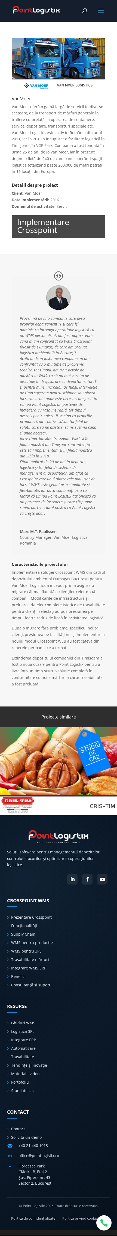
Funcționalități (24, 925)
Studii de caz (23, 1090)
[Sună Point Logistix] (104, 1223)
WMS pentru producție (32, 942)
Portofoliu (20, 1082)
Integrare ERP (23, 1039)
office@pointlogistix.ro (39, 1155)
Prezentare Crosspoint (31, 917)
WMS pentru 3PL (26, 951)
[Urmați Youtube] (102, 879)
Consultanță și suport (30, 984)
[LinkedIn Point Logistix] (72, 879)
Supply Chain (23, 934)
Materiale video (25, 1073)
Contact (18, 1128)
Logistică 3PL (22, 1031)
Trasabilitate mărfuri (30, 959)
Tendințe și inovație (29, 1065)
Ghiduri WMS (23, 1022)
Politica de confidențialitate (33, 1218)
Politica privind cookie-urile (84, 1218)
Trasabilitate (22, 1056)
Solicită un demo (26, 1137)
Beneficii (19, 976)
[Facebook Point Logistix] (87, 879)
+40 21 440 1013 (33, 1145)
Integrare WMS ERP (28, 968)
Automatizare (23, 1048)
